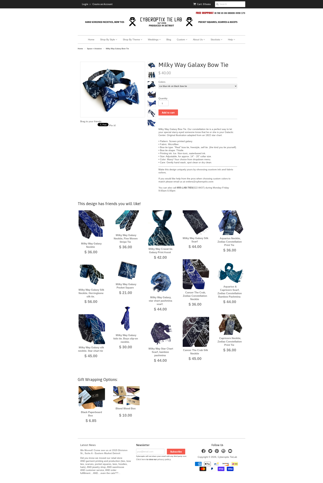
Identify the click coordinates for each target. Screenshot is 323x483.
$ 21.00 (125, 293)
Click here (141, 459)
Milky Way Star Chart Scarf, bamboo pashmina (161, 352)
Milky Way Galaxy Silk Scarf (195, 240)
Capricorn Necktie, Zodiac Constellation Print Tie (230, 341)
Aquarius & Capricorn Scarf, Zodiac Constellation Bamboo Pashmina (230, 291)
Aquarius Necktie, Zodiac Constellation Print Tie (230, 241)
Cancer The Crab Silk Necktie (195, 352)
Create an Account (102, 4)
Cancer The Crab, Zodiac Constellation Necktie (195, 296)
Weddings (153, 39)
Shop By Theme (132, 39)
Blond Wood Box (126, 408)
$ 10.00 (125, 415)
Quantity (162, 98)
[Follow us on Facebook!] (204, 452)
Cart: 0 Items (204, 4)
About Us (198, 39)
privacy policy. (164, 459)
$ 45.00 (90, 356)
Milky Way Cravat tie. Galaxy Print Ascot (161, 250)
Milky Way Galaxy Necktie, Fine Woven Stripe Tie (126, 238)
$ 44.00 (160, 309)
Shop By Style (108, 39)
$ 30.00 (125, 347)
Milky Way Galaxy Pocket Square (126, 286)
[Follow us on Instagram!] (223, 452)
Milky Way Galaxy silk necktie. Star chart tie (91, 349)
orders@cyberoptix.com (199, 181)
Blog (168, 39)
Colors (161, 82)
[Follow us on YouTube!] (230, 452)
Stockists (216, 39)
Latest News (88, 445)
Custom (181, 39)
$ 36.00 (90, 252)
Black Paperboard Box (91, 414)
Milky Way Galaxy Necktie (91, 245)
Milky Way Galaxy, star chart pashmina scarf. (160, 300)
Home (91, 39)
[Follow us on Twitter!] (210, 452)
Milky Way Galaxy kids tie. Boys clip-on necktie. (125, 338)
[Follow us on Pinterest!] (217, 452)
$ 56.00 (90, 301)
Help (231, 39)
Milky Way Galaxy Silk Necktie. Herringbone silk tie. (91, 293)
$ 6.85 (91, 420)
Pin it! (112, 125)
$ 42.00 (160, 257)
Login (85, 4)
